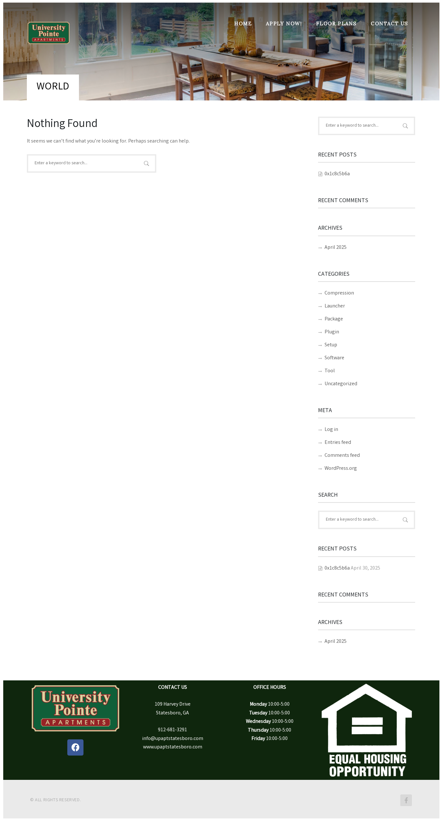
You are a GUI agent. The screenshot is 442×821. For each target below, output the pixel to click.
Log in (331, 430)
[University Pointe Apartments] (48, 26)
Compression (339, 293)
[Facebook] (75, 747)
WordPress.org (341, 468)
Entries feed (338, 442)
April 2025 (336, 247)
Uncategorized (341, 384)
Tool (330, 371)
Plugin (332, 332)
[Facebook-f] (406, 800)
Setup (331, 345)
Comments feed (342, 455)
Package (334, 319)
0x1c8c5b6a (337, 174)
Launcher (335, 306)
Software (334, 358)
